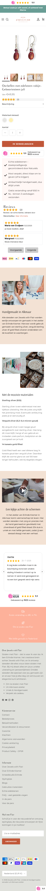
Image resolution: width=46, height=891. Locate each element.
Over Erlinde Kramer (12, 771)
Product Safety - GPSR (12, 751)
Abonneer (11, 841)
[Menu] (3, 19)
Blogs (4, 783)
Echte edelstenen (10, 791)
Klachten (6, 735)
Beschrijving (8, 104)
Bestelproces (8, 719)
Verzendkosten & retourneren (16, 727)
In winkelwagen (23, 144)
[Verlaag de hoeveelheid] (5, 133)
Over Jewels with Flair (12, 766)
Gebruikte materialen (12, 787)
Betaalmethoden (10, 723)
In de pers (7, 799)
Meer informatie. (22, 216)
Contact (6, 715)
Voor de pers (8, 803)
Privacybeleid (8, 747)
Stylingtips (7, 779)
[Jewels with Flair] (23, 19)
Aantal (5, 127)
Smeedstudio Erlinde (12, 775)
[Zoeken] (8, 19)
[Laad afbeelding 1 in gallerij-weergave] (23, 49)
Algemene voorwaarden (13, 739)
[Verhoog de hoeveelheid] (20, 133)
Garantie (6, 731)
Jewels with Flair (14, 880)
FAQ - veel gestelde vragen (15, 795)
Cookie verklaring (10, 743)
